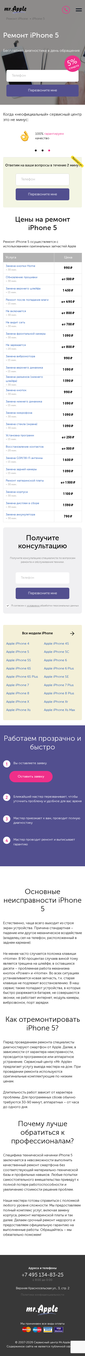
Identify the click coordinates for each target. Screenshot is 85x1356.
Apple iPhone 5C (56, 652)
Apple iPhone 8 (17, 693)
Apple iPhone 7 (17, 685)
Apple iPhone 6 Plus (59, 668)
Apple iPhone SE (56, 677)
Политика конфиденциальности (42, 1294)
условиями (33, 606)
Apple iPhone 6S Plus (22, 677)
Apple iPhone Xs (18, 710)
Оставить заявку (31, 776)
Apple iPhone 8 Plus (59, 693)
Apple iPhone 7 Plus (59, 685)
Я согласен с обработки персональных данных (45, 606)
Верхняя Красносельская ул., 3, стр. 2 (42, 1288)
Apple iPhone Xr (56, 702)
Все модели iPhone (37, 633)
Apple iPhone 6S (18, 668)
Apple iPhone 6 (55, 660)
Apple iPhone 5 (17, 652)
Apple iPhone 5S (18, 660)
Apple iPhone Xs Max (59, 710)
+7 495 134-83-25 (66, 10)
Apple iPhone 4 (17, 643)
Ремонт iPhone (17, 18)
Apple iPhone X (17, 702)
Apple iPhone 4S (56, 643)
